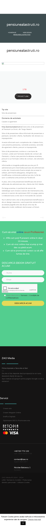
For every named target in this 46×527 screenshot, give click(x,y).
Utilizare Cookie (23, 482)
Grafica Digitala (9, 417)
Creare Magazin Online (12, 413)
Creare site (7, 408)
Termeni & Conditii (13, 480)
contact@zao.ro (21, 459)
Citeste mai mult (34, 519)
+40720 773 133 (21, 451)
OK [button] (23, 523)
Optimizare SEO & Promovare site (16, 421)
